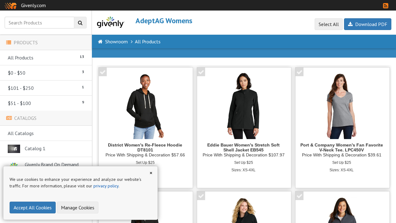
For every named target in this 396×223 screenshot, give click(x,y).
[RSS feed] (385, 6)
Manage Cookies (77, 207)
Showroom (116, 41)
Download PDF (370, 24)
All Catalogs (21, 133)
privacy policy (105, 186)
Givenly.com (33, 5)
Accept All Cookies (33, 207)
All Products (46, 57)
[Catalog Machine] (11, 5)
